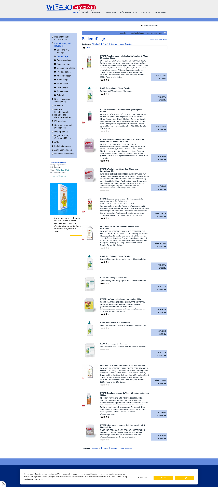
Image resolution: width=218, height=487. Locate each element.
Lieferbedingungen (62, 146)
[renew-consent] (3, 484)
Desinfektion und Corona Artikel (62, 38)
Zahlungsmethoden (63, 150)
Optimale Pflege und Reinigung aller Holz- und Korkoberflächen (123, 259)
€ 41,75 (161, 354)
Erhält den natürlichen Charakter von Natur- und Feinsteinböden (123, 347)
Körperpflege (128, 12)
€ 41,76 (161, 287)
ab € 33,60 (160, 381)
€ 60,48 (162, 311)
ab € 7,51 (161, 128)
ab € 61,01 (160, 244)
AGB (56, 142)
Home (85, 12)
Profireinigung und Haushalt (62, 44)
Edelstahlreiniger (64, 60)
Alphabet (95, 44)
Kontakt (145, 12)
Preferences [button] (39, 479)
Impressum (160, 12)
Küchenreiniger (64, 76)
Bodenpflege (62, 56)
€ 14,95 (161, 98)
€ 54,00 (162, 187)
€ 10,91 (161, 414)
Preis (105, 44)
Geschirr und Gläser (66, 68)
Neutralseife (62, 83)
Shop (76, 12)
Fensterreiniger (64, 64)
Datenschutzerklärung (64, 154)
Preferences (142, 478)
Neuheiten (114, 44)
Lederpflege (62, 87)
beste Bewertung (126, 44)
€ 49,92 (162, 157)
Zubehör (60, 95)
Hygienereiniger (64, 72)
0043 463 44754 (63, 170)
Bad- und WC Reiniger (63, 51)
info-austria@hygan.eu (58, 176)
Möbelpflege (62, 80)
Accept (184, 478)
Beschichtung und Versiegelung (62, 100)
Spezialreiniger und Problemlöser (63, 126)
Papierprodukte (61, 132)
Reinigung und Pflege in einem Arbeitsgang (115, 91)
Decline (163, 478)
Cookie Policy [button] (91, 477)
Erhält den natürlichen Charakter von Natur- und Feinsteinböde (123, 325)
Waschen (111, 12)
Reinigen (97, 12)
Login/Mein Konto (137, 33)
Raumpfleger (63, 91)
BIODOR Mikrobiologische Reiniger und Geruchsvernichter (62, 113)
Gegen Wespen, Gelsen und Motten (62, 136)
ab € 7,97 (161, 76)
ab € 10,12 (160, 215)
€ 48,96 (162, 436)
